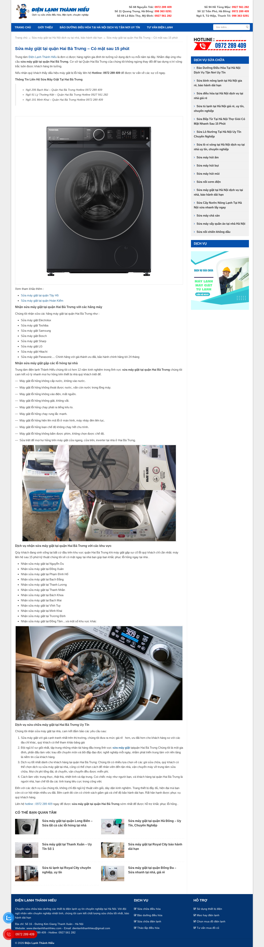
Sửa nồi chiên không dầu (213, 231)
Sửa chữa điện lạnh (149, 921)
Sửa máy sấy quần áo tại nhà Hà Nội (221, 223)
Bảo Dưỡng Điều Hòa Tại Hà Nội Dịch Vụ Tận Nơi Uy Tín (100, 27)
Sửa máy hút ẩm (208, 157)
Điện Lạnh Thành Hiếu (43, 57)
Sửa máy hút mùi (208, 173)
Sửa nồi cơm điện (209, 181)
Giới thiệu (45, 27)
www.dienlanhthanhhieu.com (43, 928)
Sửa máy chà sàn (208, 215)
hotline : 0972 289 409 (38, 803)
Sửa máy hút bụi (208, 165)
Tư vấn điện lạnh (160, 27)
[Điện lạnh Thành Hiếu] (52, 11)
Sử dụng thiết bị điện (209, 908)
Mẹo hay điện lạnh (208, 915)
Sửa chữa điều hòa (149, 908)
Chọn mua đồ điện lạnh (211, 921)
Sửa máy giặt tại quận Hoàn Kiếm (42, 300)
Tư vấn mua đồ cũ (208, 927)
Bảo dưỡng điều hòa (149, 915)
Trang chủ (23, 27)
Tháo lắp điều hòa (148, 927)
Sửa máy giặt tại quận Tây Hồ (40, 295)
